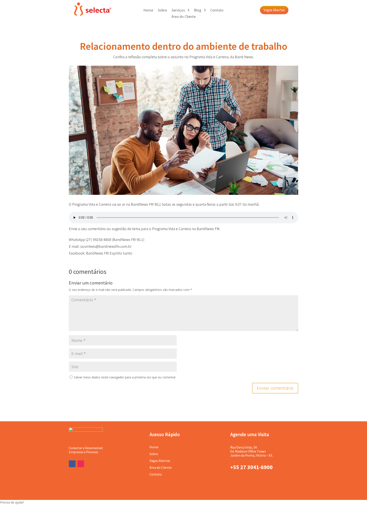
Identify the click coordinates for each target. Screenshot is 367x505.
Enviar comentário (275, 388)
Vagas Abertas (274, 10)
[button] (183, 502)
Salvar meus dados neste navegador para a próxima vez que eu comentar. (125, 377)
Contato (216, 11)
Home (148, 11)
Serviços (178, 11)
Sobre (162, 11)
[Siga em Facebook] (72, 463)
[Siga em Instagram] (80, 463)
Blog (197, 11)
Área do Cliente (183, 17)
